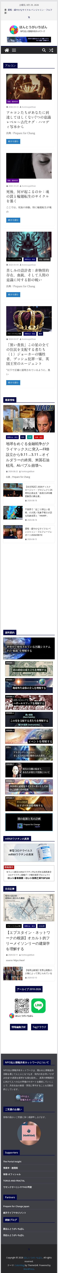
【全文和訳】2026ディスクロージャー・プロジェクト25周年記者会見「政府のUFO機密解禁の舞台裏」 (38, 491)
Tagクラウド (39, 1027)
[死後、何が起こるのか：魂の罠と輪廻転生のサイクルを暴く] (29, 166)
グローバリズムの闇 (14, 259)
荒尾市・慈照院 (10, 1167)
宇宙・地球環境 (44, 259)
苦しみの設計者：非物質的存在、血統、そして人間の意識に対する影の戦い (27, 275)
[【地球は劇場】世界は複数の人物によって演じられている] (13, 974)
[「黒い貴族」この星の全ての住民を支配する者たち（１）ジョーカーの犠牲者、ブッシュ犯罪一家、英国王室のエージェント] (29, 319)
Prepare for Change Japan (16, 1206)
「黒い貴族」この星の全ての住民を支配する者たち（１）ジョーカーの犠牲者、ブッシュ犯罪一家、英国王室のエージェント (27, 354)
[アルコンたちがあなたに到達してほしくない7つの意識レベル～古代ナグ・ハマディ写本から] (29, 86)
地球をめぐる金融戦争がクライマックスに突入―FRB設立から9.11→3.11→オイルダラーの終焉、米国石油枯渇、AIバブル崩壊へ (28, 454)
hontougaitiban (29, 107)
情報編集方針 (19, 1027)
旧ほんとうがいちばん (13, 1235)
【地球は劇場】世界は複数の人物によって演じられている (38, 972)
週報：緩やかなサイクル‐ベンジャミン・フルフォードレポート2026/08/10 (30, 11)
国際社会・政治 (30, 259)
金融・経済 (39, 437)
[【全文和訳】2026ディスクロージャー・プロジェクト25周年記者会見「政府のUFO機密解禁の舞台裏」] (13, 493)
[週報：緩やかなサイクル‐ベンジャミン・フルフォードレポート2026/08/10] (13, 534)
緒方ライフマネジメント (14, 1212)
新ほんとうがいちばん (13, 1228)
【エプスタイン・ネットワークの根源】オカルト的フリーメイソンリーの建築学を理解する (28, 940)
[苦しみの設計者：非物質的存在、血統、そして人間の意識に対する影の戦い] (29, 244)
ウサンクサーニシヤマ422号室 (17, 1187)
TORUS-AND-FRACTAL (14, 1180)
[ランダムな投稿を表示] (51, 50)
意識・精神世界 (12, 101)
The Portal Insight (12, 1161)
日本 (29, 437)
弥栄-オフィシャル (12, 1174)
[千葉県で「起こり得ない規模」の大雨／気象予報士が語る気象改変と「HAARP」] (13, 515)
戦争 (40, 333)
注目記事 (42, 926)
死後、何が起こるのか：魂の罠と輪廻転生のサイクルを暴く (27, 196)
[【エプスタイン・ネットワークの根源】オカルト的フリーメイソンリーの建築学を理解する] (29, 907)
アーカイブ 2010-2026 (29, 989)
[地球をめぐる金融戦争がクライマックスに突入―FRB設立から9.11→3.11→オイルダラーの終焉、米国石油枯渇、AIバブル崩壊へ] (29, 418)
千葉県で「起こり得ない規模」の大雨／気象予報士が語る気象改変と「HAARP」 (38, 512)
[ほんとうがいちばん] (6, 50)
